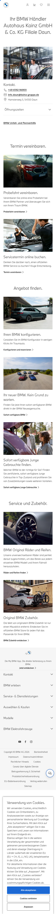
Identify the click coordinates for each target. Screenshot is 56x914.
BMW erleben (12, 685)
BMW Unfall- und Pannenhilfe (19, 122)
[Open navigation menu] (49, 5)
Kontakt (8, 674)
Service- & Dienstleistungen (20, 696)
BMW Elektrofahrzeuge (17, 729)
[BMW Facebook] (25, 742)
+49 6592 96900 (17, 89)
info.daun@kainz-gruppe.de (23, 94)
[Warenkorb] (34, 5)
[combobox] (50, 773)
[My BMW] (27, 5)
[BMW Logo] (6, 4)
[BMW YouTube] (20, 742)
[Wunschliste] (41, 5)
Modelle (8, 718)
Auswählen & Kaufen (16, 707)
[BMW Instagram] (31, 742)
